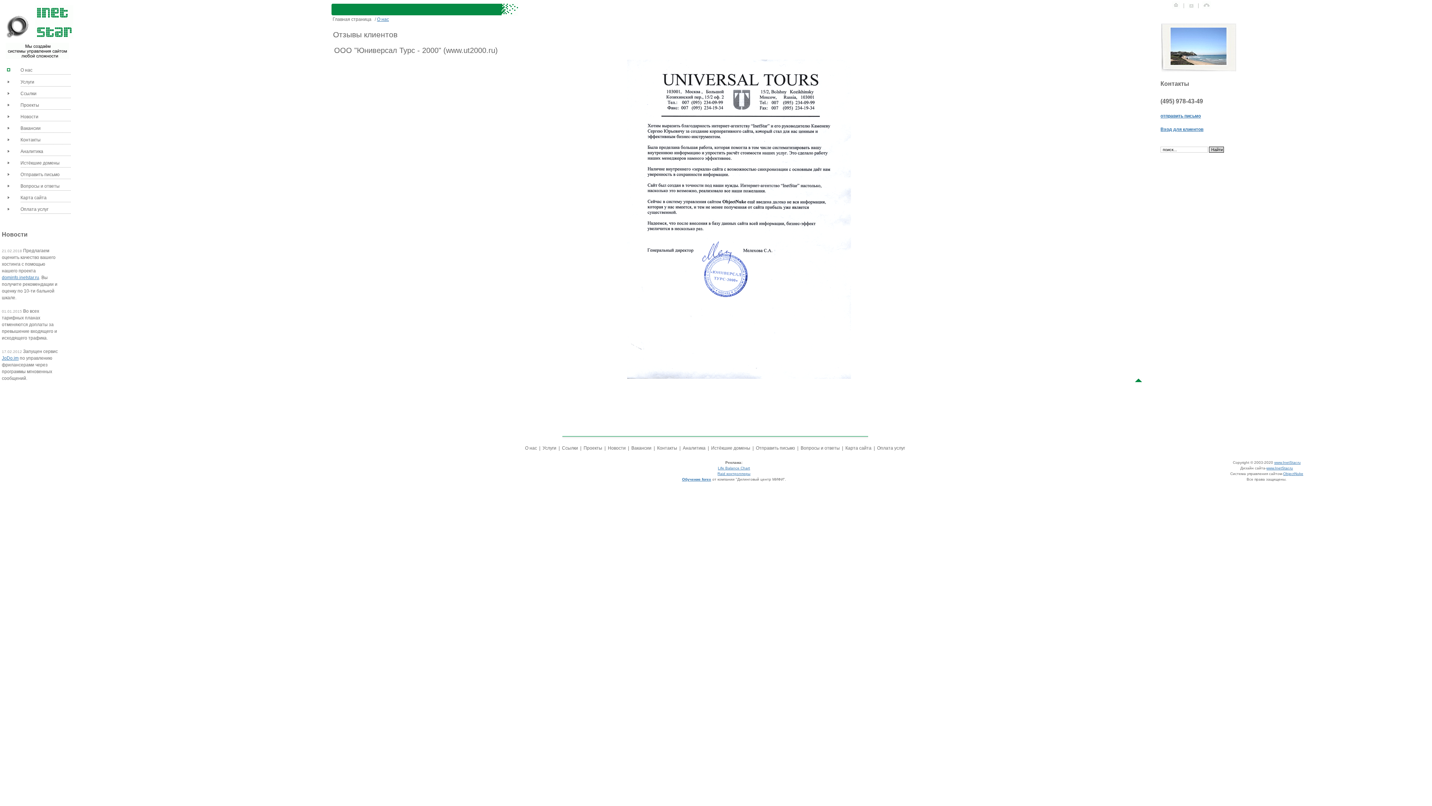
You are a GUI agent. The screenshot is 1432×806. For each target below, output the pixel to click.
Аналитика (32, 151)
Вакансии (31, 128)
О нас (26, 70)
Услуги (27, 82)
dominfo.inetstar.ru (20, 277)
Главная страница (352, 19)
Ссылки (29, 93)
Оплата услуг (34, 209)
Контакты (31, 140)
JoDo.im (10, 358)
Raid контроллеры (733, 474)
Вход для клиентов (1182, 129)
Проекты (30, 105)
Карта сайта (34, 197)
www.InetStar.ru (1287, 462)
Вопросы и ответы (40, 186)
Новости (29, 116)
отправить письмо (1181, 116)
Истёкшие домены (40, 163)
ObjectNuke (1293, 474)
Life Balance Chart (734, 468)
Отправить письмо (40, 174)
